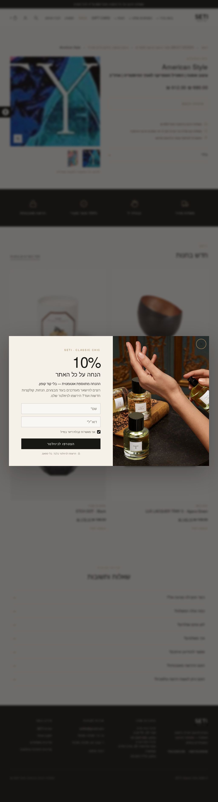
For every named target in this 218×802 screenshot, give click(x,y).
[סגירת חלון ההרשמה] (201, 344)
